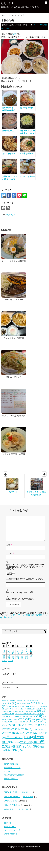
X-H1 (6, 722)
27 (13, 658)
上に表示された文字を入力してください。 (25, 579)
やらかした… (10, 809)
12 (9, 653)
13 (13, 653)
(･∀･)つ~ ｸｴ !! (38, 25)
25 (4, 658)
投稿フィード (10, 827)
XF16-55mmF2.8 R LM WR (23, 722)
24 (31, 656)
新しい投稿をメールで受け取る (20, 599)
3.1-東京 (7, 28)
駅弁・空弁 (14, 750)
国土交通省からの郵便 (14, 775)
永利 (15, 34)
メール (10, 553)
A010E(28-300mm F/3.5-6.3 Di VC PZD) (15, 700)
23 (26, 656)
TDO (25, 719)
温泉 (27, 742)
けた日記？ (7, 3)
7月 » (10, 661)
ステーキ (10, 732)
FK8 (38, 709)
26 (9, 658)
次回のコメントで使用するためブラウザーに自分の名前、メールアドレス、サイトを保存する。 (25, 567)
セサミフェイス (11, 779)
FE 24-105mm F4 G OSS (25, 709)
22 (22, 656)
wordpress (39, 719)
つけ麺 (14, 725)
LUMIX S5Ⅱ (8, 714)
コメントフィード (12, 830)
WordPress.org (10, 834)
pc (37, 716)
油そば (15, 742)
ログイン (8, 823)
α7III (39, 722)
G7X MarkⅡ (11, 711)
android (34, 701)
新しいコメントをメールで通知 (20, 592)
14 (17, 653)
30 (26, 658)
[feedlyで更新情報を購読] (3, 208)
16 (26, 653)
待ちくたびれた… (12, 797)
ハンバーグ (29, 732)
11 (4, 653)
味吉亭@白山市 (11, 764)
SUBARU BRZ (10, 792)
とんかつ (31, 724)
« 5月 (4, 661)
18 (4, 656)
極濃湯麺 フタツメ (12, 768)
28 (17, 658)
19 (9, 656)
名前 (9, 544)
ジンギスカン (39, 729)
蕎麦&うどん (26, 746)
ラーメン (19, 737)
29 (22, 658)
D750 (20, 703)
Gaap (21, 711)
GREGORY (31, 711)
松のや (7, 771)
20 (13, 656)
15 (22, 653)
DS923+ (12, 706)
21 (17, 656)
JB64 (40, 711)
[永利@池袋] (14, 195)
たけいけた (10, 214)
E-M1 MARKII (34, 706)
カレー (23, 729)
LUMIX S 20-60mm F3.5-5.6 (26, 714)
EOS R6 (10, 709)
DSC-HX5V (22, 706)
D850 (26, 703)
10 (31, 651)
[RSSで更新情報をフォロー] (8, 208)
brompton (9, 703)
